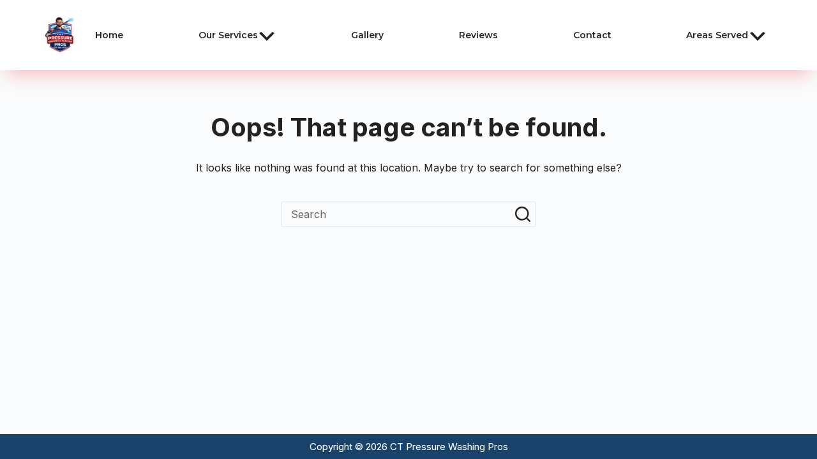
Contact (592, 35)
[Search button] (523, 214)
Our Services (228, 35)
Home (109, 35)
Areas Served (717, 35)
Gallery (367, 35)
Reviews (478, 35)
